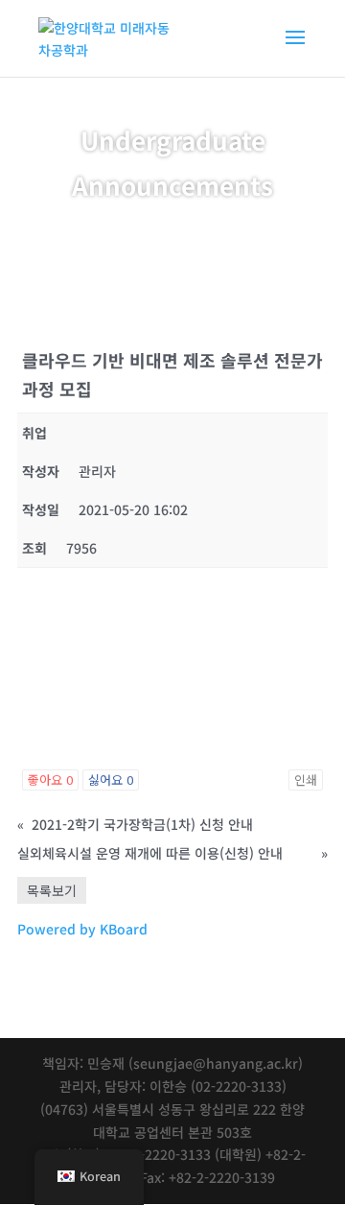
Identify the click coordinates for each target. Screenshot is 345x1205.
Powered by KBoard (82, 928)
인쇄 (305, 779)
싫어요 (110, 779)
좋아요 (50, 779)
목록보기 (52, 890)
